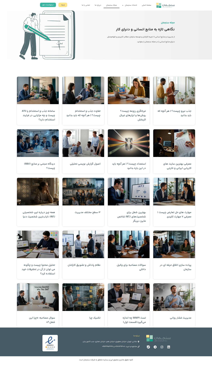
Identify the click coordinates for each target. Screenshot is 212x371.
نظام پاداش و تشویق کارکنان (84, 265)
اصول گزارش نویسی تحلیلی (85, 164)
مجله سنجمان (111, 5)
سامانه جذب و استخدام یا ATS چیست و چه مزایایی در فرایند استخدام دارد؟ (38, 115)
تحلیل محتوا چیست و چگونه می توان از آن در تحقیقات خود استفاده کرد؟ (38, 269)
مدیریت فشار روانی (180, 318)
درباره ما (98, 5)
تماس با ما (86, 5)
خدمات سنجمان (131, 5)
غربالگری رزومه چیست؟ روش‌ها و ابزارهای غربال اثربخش (132, 115)
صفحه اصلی (146, 5)
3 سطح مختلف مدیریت (87, 212)
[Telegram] (155, 347)
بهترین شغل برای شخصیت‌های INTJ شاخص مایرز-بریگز (131, 216)
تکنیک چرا (94, 318)
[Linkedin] (169, 347)
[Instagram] (162, 347)
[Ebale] (148, 347)
